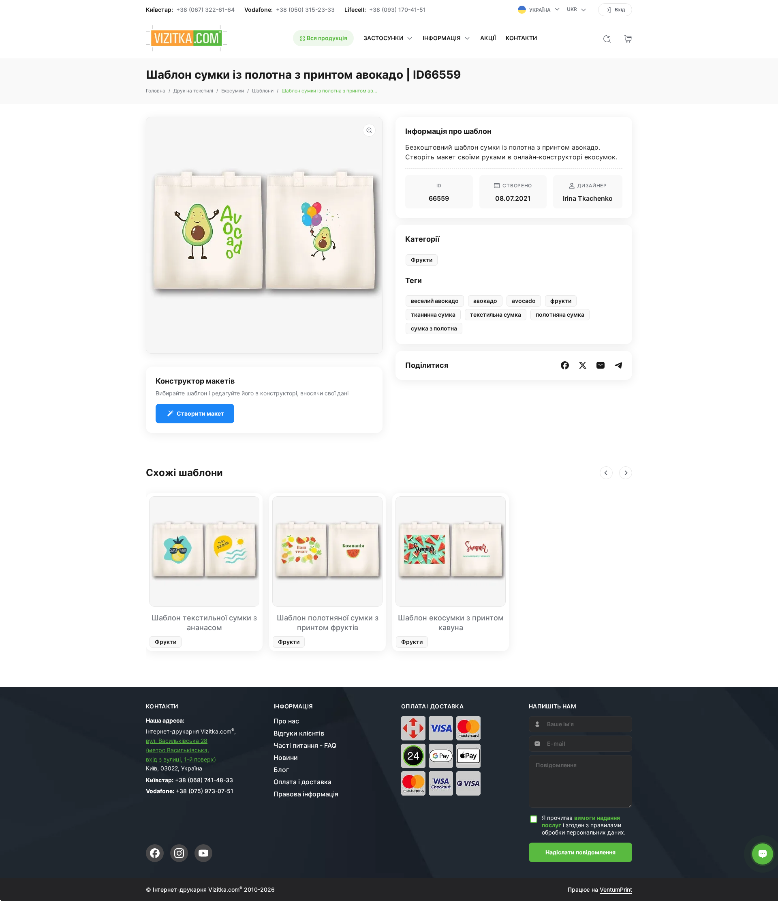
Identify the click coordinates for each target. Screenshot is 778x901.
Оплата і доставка (302, 782)
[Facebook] (155, 853)
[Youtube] (203, 853)
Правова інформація (306, 794)
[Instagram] (179, 853)
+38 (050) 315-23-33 (305, 9)
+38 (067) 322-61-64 (205, 9)
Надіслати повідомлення (580, 852)
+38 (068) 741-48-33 (204, 780)
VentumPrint (616, 889)
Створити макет (200, 413)
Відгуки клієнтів (299, 733)
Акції (488, 38)
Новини (286, 757)
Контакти (521, 38)
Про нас (286, 721)
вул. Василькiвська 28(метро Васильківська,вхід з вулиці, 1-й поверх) (181, 750)
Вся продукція (326, 37)
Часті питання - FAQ (305, 745)
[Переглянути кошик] (628, 38)
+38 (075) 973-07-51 (204, 790)
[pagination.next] (625, 472)
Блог (281, 770)
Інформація (293, 706)
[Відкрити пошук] (607, 38)
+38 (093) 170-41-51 (397, 9)
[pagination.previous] (606, 472)
